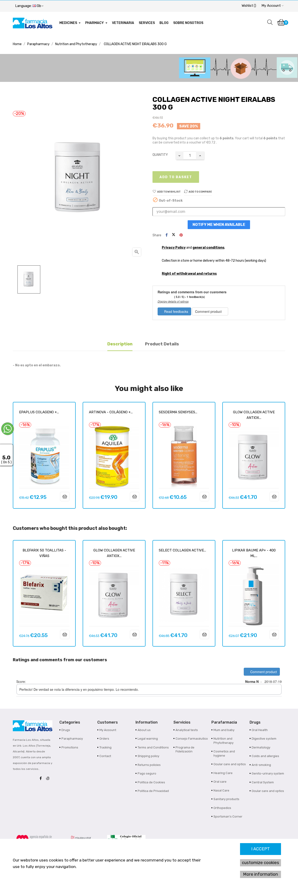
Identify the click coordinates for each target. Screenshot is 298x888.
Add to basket (175, 177)
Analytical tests (187, 730)
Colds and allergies (265, 756)
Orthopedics (222, 808)
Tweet (173, 235)
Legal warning (148, 738)
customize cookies (260, 862)
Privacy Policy (174, 248)
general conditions (208, 248)
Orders (104, 738)
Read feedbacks (175, 311)
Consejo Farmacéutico (192, 738)
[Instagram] (49, 778)
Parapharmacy (72, 738)
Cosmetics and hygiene (224, 753)
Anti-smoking (261, 765)
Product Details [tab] (162, 344)
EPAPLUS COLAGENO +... (39, 412)
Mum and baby (223, 730)
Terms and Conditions (153, 747)
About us (144, 730)
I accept (260, 848)
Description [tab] (119, 344)
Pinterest (181, 235)
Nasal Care (221, 790)
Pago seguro (147, 773)
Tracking (105, 747)
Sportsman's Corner (227, 816)
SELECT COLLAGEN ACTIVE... (182, 550)
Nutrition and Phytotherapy (223, 740)
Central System (263, 782)
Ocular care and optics (229, 764)
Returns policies (149, 765)
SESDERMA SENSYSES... (178, 412)
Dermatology (261, 747)
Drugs (65, 730)
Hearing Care (223, 773)
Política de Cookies (151, 782)
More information (260, 874)
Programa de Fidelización (185, 749)
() (249, 6)
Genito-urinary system (268, 773)
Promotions (69, 747)
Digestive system (264, 738)
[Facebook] (41, 778)
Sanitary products (226, 799)
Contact (105, 756)
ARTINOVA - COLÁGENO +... (111, 412)
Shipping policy (148, 756)
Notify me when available (219, 224)
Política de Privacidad (153, 791)
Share (167, 235)
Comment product (209, 311)
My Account (107, 730)
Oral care (220, 781)
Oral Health (260, 730)
